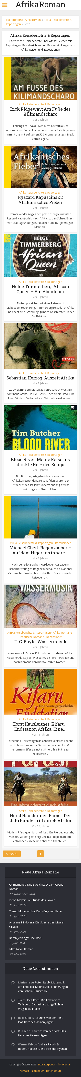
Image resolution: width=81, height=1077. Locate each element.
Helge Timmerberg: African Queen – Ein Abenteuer (40, 289)
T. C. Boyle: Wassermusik (40, 641)
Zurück (13, 854)
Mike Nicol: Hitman (21, 949)
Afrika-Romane (62, 632)
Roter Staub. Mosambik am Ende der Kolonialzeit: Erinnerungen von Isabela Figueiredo (43, 987)
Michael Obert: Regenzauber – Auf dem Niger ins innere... (40, 550)
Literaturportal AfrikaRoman (54, 1064)
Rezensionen (63, 543)
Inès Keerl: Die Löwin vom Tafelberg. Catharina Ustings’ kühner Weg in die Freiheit (41, 1004)
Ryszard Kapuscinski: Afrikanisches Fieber (40, 199)
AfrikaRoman (40, 4)
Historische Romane (31, 637)
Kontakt (24, 1070)
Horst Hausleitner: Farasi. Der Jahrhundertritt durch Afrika (40, 818)
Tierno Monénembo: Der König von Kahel (35, 911)
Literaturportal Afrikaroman (23, 20)
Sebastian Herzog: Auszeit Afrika (40, 378)
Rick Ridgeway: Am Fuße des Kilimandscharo (40, 111)
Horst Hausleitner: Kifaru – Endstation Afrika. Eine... (40, 726)
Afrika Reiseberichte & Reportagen (40, 104)
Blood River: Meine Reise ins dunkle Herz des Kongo (40, 462)
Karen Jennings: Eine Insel (25, 938)
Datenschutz (53, 1070)
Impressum (37, 1070)
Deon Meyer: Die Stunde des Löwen (32, 900)
